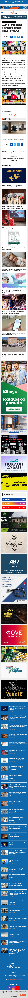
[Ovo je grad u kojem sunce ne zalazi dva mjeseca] (4, 811)
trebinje (22, 139)
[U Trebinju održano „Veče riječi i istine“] (4, 752)
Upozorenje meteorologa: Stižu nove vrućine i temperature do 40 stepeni (18, 917)
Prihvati (23, 994)
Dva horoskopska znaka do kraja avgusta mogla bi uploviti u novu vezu (17, 794)
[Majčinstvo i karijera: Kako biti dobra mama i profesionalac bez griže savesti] (4, 852)
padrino (16, 139)
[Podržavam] (10, 115)
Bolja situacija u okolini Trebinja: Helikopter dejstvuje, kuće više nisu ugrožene (17, 876)
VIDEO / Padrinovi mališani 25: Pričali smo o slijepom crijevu (14, 159)
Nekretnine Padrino (19, 1)
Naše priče (10, 21)
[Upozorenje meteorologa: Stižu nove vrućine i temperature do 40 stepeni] (4, 918)
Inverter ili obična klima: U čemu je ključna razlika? (17, 901)
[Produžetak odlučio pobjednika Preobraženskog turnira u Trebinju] (4, 926)
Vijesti (14, 21)
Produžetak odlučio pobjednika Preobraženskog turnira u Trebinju (17, 925)
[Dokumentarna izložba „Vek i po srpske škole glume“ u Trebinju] (4, 760)
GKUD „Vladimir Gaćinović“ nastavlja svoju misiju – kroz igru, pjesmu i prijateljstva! (12, 207)
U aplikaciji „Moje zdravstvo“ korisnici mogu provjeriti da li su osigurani (13, 333)
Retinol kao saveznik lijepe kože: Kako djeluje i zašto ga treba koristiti (18, 742)
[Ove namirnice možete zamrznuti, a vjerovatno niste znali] (4, 942)
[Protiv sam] (15, 115)
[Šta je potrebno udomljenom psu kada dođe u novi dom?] (4, 910)
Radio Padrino (9, 1)
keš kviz (4, 139)
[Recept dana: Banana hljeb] (4, 803)
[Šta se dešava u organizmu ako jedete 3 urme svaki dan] (4, 736)
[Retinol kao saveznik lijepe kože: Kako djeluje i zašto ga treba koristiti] (4, 744)
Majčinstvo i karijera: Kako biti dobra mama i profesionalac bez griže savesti (17, 852)
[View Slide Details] (14, 17)
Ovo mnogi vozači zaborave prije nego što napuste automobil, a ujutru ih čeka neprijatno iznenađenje (17, 951)
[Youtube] (18, 988)
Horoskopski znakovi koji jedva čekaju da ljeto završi (16, 933)
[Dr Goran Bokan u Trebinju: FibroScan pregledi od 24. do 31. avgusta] (4, 777)
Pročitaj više (14, 996)
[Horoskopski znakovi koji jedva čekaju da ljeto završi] (4, 934)
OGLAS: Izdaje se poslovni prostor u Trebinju (14, 152)
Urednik (5, 33)
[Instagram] (13, 988)
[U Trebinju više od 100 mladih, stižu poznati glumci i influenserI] (4, 828)
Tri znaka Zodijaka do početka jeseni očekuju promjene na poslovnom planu (18, 726)
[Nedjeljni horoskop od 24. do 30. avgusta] (4, 844)
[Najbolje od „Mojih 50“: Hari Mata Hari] (4, 861)
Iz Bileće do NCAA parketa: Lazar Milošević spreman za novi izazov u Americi (13, 312)
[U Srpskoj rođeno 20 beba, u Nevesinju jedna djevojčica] (4, 885)
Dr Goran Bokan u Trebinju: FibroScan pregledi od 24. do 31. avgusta (11, 291)
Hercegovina (5, 21)
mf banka (10, 139)
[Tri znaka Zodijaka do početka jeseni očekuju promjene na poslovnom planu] (4, 726)
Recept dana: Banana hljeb (15, 801)
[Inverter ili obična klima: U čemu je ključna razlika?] (4, 902)
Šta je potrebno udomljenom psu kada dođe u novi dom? (17, 909)
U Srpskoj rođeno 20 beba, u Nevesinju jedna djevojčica (16, 884)
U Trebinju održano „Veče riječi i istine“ (12, 228)
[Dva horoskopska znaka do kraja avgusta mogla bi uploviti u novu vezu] (4, 794)
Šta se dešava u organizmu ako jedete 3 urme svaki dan (18, 734)
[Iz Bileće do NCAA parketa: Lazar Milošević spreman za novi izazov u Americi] (4, 786)
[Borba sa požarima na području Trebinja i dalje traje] (4, 836)
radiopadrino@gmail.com (16, 979)
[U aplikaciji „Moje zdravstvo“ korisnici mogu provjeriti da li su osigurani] (4, 819)
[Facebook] (9, 988)
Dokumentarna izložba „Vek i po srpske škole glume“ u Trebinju (13, 248)
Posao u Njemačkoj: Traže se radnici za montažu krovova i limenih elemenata (12, 186)
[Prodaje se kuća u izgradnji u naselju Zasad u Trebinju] (4, 869)
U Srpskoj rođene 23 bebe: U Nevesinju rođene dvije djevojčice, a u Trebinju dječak (14, 269)
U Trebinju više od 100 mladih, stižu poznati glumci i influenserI (13, 355)
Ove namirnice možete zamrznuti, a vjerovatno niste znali (17, 941)
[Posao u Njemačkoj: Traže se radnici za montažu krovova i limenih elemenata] (4, 708)
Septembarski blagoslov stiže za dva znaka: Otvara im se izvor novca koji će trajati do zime (18, 893)
